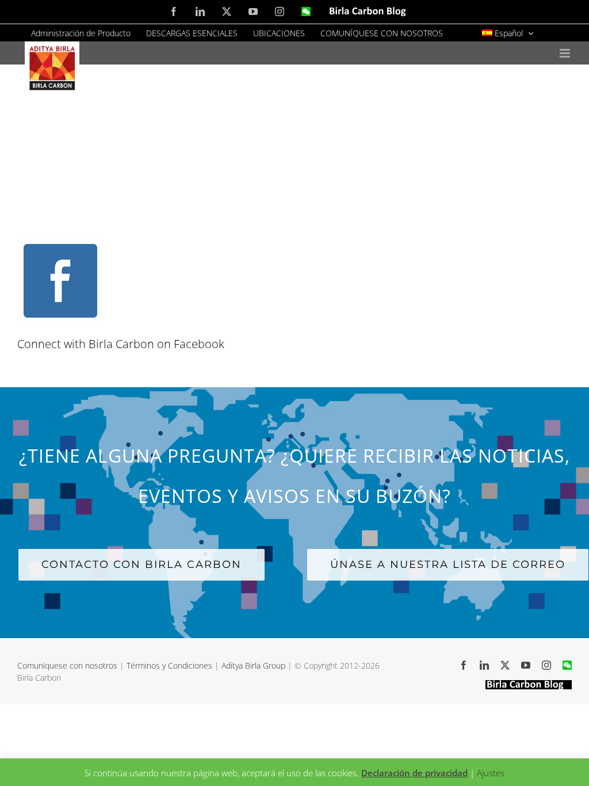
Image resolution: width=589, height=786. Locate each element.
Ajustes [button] (490, 773)
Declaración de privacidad (414, 773)
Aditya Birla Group (253, 665)
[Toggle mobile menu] (566, 53)
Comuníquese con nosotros (68, 665)
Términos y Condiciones (169, 665)
